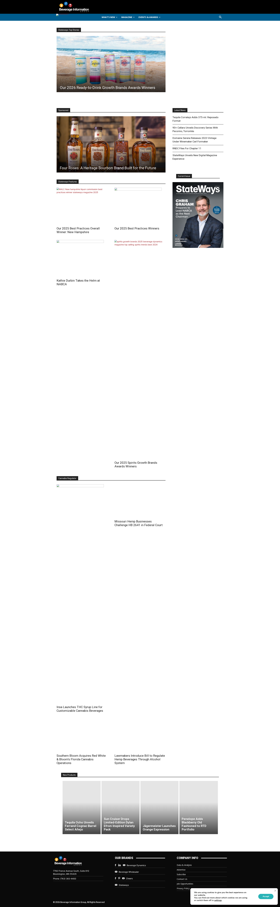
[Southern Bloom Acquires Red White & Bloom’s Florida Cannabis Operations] (82, 735)
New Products (69, 775)
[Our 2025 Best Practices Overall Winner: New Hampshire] (82, 206)
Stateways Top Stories (68, 30)
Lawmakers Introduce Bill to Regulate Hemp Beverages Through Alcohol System (139, 759)
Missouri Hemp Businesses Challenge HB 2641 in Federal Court (138, 523)
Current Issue (184, 176)
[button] (220, 17)
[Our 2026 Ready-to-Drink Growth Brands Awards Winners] (111, 64)
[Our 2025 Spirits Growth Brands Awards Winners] (139, 349)
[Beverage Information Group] (84, 6)
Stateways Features (67, 182)
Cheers (129, 878)
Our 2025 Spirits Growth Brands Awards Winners (135, 464)
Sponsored (63, 110)
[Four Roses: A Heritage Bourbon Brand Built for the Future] (111, 144)
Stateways (124, 885)
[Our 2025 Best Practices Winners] (139, 206)
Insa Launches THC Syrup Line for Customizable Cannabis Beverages (80, 708)
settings (218, 900)
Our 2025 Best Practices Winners (136, 228)
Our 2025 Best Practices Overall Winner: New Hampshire (78, 230)
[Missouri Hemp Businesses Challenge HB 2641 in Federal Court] (139, 501)
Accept (266, 896)
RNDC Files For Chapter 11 (187, 148)
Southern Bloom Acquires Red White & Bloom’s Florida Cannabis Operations (81, 759)
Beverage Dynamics (136, 865)
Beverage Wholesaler (129, 872)
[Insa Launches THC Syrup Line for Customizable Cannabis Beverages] (82, 593)
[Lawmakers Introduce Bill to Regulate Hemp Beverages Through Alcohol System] (139, 735)
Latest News (180, 110)
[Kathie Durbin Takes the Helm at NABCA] (82, 258)
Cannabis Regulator (67, 478)
